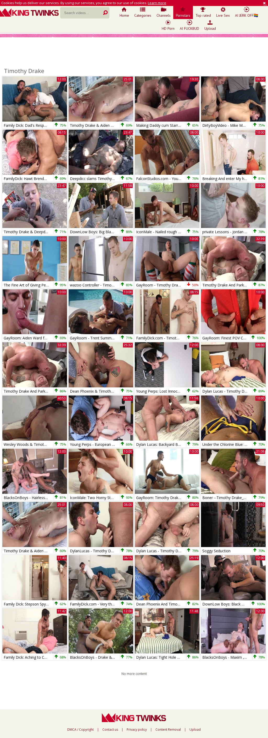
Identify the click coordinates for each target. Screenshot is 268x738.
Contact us (110, 729)
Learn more (157, 3)
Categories (142, 15)
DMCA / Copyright (80, 729)
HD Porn (168, 28)
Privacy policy (137, 729)
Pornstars (183, 15)
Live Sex (223, 15)
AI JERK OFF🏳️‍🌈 (246, 15)
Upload (210, 28)
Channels (164, 15)
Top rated (203, 15)
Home (124, 15)
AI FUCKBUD (189, 28)
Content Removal (168, 729)
